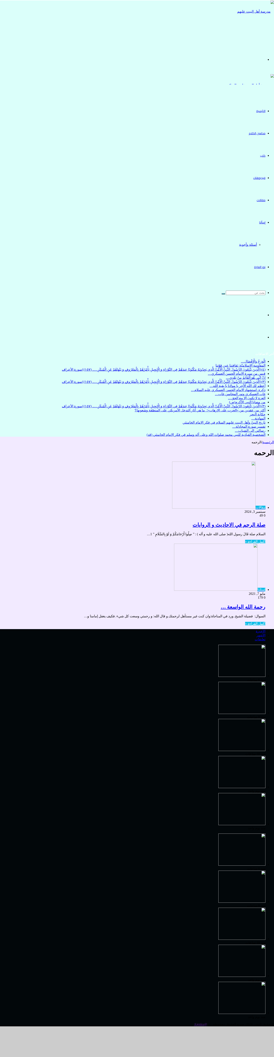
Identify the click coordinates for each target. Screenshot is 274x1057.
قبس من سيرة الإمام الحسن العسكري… (236, 373)
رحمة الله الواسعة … (243, 607)
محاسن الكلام (257, 133)
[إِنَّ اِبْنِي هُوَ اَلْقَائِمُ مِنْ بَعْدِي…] (241, 824)
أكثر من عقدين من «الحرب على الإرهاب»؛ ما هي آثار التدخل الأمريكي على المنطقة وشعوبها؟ (200, 410)
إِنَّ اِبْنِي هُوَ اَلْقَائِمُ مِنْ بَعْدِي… (245, 377)
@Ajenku (200, 1024)
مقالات (261, 200)
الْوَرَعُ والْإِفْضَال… (253, 361)
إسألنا (262, 222)
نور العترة (259, 267)
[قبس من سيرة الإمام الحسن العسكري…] (241, 787)
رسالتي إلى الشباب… (250, 430)
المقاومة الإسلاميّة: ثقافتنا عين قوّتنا (240, 365)
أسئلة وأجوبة (248, 244)
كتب (262, 155)
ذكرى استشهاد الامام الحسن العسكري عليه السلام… (228, 390)
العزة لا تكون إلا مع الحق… (246, 398)
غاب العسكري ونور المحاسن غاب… (240, 394)
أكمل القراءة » (255, 541)
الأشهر (260, 635)
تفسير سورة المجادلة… (248, 426)
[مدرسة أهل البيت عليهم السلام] (252, 34)
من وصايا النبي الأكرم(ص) (247, 402)
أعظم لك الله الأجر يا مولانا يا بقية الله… (237, 386)
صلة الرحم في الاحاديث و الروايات (229, 525)
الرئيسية (260, 111)
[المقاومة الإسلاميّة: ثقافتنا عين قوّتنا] (241, 713)
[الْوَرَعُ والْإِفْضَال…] (241, 676)
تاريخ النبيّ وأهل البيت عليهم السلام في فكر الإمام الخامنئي (224, 422)
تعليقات (260, 639)
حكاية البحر (257, 414)
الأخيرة (260, 631)
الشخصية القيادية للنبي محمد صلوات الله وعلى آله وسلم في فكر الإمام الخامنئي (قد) (206, 434)
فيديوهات (259, 178)
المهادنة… (258, 418)
